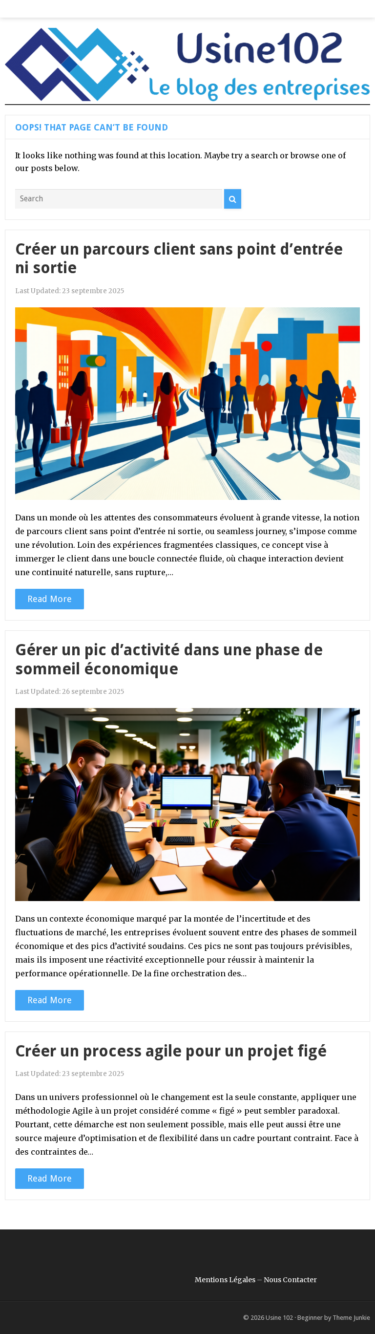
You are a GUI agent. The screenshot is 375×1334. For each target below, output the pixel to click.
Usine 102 (279, 1317)
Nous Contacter (290, 1279)
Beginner (310, 1317)
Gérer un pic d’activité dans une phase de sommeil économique (169, 659)
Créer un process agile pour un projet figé (171, 1051)
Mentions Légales (225, 1279)
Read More (49, 599)
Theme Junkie (351, 1317)
